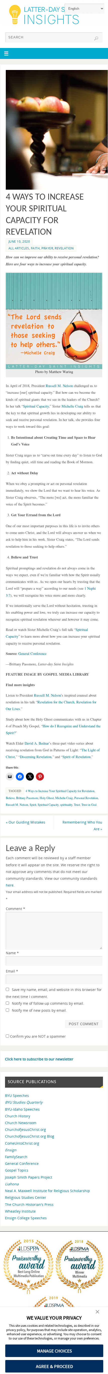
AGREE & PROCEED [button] (54, 1366)
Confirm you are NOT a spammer (37, 1036)
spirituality (66, 805)
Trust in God (88, 805)
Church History (17, 1116)
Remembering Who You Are (82, 825)
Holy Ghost (47, 798)
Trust (77, 805)
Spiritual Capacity (48, 805)
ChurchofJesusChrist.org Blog (29, 1136)
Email (12, 971)
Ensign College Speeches (26, 1218)
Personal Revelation (86, 798)
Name (12, 952)
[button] (97, 1312)
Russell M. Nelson (17, 805)
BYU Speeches (17, 1095)
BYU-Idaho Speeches (22, 1109)
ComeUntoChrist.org (22, 1143)
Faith (35, 248)
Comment (15, 908)
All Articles (19, 248)
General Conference (22, 1163)
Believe (10, 798)
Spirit (33, 805)
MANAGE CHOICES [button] (54, 1351)
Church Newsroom (20, 1122)
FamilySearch (16, 1156)
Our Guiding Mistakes (25, 822)
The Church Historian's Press (29, 1204)
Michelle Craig (64, 798)
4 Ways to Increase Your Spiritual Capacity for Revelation (60, 791)
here (10, 885)
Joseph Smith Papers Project (28, 1177)
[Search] (96, 38)
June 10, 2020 (19, 241)
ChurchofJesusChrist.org (25, 1129)
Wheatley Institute (20, 1211)
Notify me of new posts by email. (39, 1010)
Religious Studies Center (25, 1197)
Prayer (47, 248)
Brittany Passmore (27, 798)
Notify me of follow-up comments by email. (48, 1003)
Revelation (64, 248)
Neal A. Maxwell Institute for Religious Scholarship (47, 1190)
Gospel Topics (16, 1170)
